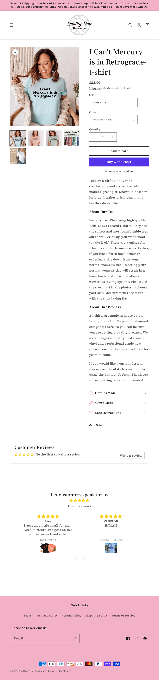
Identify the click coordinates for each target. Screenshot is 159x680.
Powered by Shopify (60, 671)
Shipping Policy (96, 615)
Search (29, 615)
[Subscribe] (75, 638)
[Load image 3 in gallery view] (54, 138)
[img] (79, 500)
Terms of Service (123, 615)
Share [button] (98, 425)
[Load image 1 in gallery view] (18, 138)
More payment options (119, 171)
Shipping (95, 88)
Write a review (131, 455)
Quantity (94, 129)
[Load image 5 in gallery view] (18, 156)
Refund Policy (71, 615)
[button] (11, 25)
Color (92, 112)
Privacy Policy (47, 615)
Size (91, 95)
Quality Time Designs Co (33, 671)
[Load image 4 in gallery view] (72, 138)
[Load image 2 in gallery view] (36, 138)
